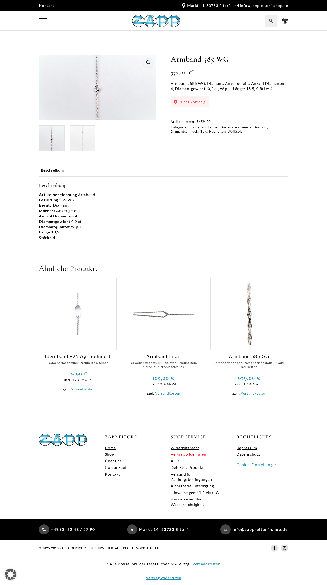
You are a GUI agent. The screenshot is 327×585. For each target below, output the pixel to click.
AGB (175, 461)
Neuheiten (217, 131)
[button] (148, 62)
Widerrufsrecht (185, 447)
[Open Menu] (43, 21)
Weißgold (235, 131)
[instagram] (284, 548)
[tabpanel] (163, 211)
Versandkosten (82, 389)
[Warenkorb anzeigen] (285, 21)
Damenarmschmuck (236, 127)
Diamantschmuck (184, 131)
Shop (109, 454)
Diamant (260, 127)
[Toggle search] (271, 21)
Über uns (113, 461)
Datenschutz (248, 454)
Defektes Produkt (187, 467)
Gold (203, 131)
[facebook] (274, 548)
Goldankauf (116, 467)
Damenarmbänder (204, 127)
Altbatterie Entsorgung (192, 485)
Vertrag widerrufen (188, 454)
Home (110, 447)
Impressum (247, 447)
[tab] (52, 170)
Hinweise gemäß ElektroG (195, 492)
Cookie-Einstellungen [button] (257, 464)
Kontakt (46, 5)
